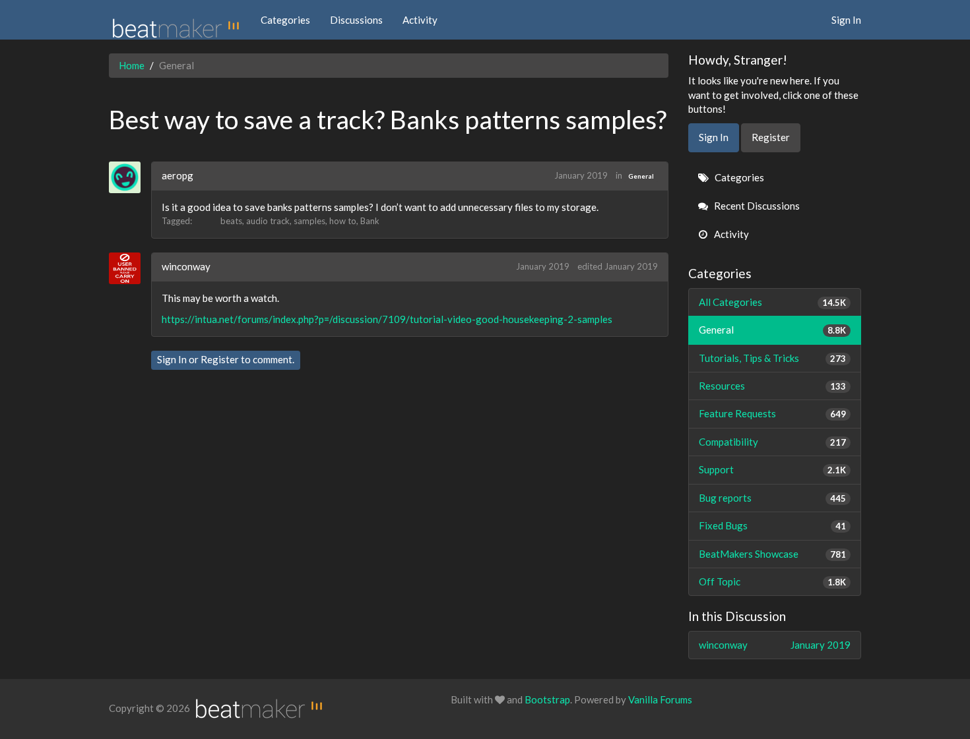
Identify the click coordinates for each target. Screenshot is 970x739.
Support (773, 469)
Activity (420, 20)
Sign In (846, 20)
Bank (369, 221)
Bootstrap (547, 699)
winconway (186, 266)
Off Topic (773, 581)
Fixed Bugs (773, 525)
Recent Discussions (756, 206)
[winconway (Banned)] (129, 268)
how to (342, 221)
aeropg (177, 175)
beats (231, 221)
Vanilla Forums (660, 699)
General (641, 176)
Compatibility (773, 442)
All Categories (773, 302)
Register (220, 359)
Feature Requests (773, 413)
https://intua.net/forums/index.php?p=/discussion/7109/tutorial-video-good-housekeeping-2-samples (387, 319)
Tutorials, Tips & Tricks (773, 358)
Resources (773, 386)
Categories (285, 20)
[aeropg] (129, 177)
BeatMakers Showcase (773, 554)
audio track (268, 221)
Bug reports (773, 498)
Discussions (356, 20)
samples (309, 221)
